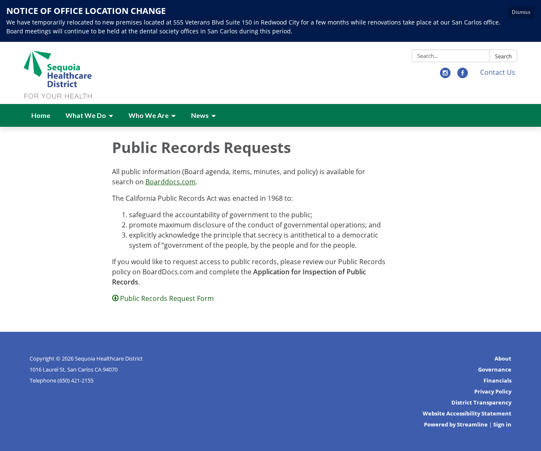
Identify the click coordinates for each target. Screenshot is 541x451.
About (503, 358)
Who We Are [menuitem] (148, 115)
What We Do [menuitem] (86, 115)
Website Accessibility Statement (467, 413)
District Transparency (481, 402)
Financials (497, 380)
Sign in (502, 424)
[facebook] (462, 75)
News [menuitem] (200, 115)
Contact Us (497, 72)
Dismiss (521, 12)
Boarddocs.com (170, 181)
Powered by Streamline (456, 424)
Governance (494, 369)
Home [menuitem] (40, 115)
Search (503, 56)
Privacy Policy (492, 391)
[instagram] (445, 75)
